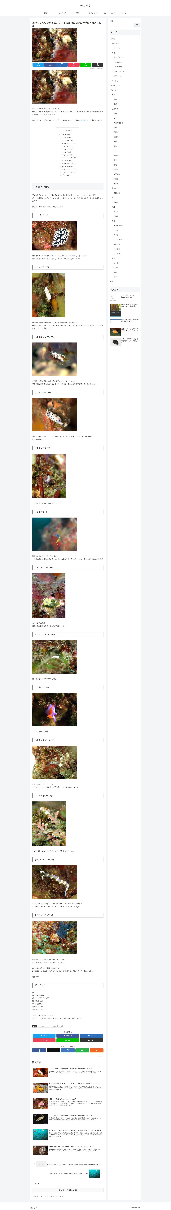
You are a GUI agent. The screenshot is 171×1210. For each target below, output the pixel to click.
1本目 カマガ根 (65, 134)
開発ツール (118, 76)
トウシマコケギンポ (68, 172)
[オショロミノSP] (48, 317)
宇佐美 (116, 137)
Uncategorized (115, 85)
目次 (65, 131)
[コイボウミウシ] (54, 250)
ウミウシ (42, 1026)
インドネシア (118, 225)
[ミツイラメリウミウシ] (54, 673)
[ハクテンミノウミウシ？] (54, 778)
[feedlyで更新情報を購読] (82, 1050)
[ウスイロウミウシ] (54, 431)
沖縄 (113, 207)
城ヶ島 (116, 263)
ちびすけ (83, 120)
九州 (113, 95)
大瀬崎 (116, 132)
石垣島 (116, 216)
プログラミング (119, 71)
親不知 (116, 202)
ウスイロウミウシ (68, 146)
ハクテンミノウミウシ (69, 163)
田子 (115, 151)
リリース (117, 48)
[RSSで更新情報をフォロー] (96, 1050)
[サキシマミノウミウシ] (54, 898)
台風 (61, 1026)
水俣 (115, 104)
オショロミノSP (67, 140)
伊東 (115, 118)
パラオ (116, 230)
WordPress (119, 67)
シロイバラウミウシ (68, 166)
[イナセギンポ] (54, 550)
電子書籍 (115, 81)
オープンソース (119, 57)
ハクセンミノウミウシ (69, 143)
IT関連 (112, 39)
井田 (115, 113)
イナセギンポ (66, 152)
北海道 (114, 188)
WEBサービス (117, 43)
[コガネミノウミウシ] (48, 617)
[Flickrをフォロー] (53, 1050)
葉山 (115, 272)
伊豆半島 (115, 109)
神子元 (116, 155)
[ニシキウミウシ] (54, 726)
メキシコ (117, 249)
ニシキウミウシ (67, 160)
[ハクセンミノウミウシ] (54, 375)
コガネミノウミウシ (68, 155)
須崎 (115, 165)
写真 (111, 282)
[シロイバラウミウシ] (49, 845)
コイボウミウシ (67, 137)
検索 (111, 21)
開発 (113, 53)
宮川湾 (116, 268)
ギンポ (48, 1026)
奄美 (115, 99)
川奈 (115, 141)
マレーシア (118, 244)
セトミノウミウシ (68, 149)
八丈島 (116, 179)
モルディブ (118, 254)
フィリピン (118, 240)
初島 (115, 127)
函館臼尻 (117, 193)
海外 (113, 221)
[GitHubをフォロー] (68, 1050)
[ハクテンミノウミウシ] (54, 103)
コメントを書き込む (68, 1190)
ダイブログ (65, 175)
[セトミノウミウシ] (49, 498)
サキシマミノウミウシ (69, 169)
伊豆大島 (117, 174)
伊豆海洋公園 (118, 123)
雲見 (115, 160)
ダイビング (114, 90)
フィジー (117, 235)
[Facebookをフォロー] (39, 1050)
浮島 (35, 1026)
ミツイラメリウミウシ (69, 158)
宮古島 (116, 211)
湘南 (113, 258)
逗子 (115, 277)
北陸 (113, 197)
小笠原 (116, 183)
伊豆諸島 (115, 169)
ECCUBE (118, 62)
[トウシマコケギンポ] (54, 954)
